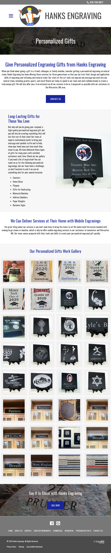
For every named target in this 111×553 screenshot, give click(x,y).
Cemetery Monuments (42, 530)
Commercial (58, 530)
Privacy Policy (11, 546)
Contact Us (55, 99)
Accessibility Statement (35, 546)
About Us (18, 530)
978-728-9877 (96, 2)
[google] (58, 523)
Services (28, 530)
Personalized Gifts (55, 40)
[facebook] (52, 523)
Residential (69, 530)
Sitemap (21, 546)
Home (10, 530)
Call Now (55, 505)
